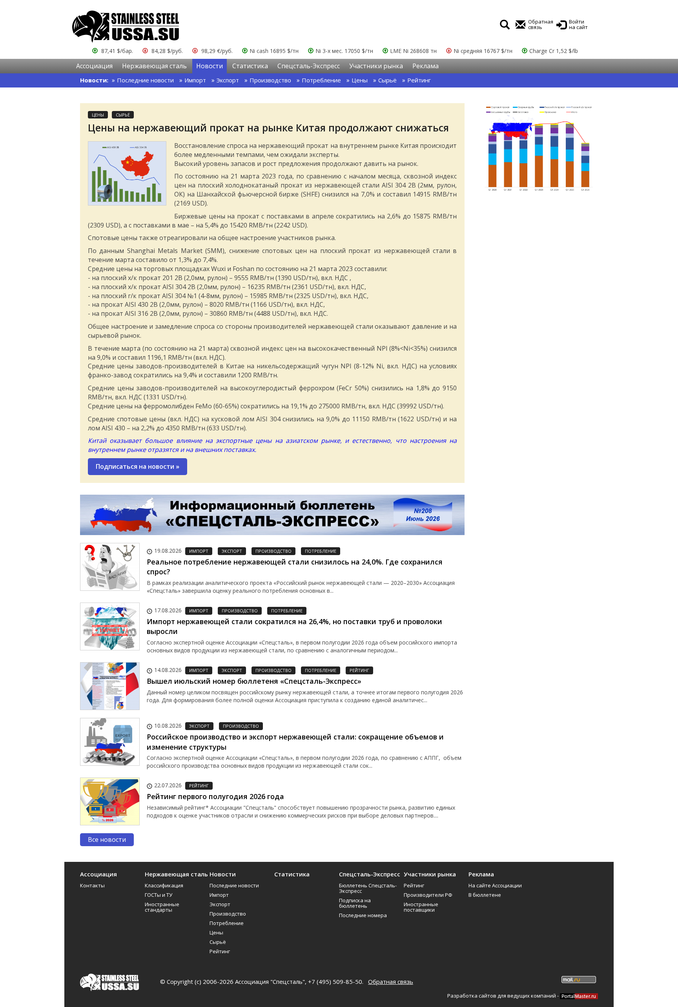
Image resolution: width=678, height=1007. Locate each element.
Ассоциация (94, 66)
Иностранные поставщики (421, 906)
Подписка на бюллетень (355, 903)
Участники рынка (376, 66)
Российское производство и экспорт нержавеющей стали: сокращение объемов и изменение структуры (295, 742)
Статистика (250, 66)
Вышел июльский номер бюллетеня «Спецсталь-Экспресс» (254, 681)
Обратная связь (390, 981)
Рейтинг (419, 80)
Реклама (425, 66)
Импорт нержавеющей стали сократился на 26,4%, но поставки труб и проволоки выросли (294, 626)
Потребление (321, 80)
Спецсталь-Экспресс (308, 66)
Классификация (164, 885)
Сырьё (387, 80)
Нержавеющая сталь (154, 66)
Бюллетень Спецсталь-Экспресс (368, 888)
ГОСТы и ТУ (158, 895)
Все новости (107, 839)
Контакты (92, 885)
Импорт (195, 80)
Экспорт (228, 80)
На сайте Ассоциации (495, 885)
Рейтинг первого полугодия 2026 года (215, 796)
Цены (360, 80)
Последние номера (363, 915)
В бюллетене (484, 895)
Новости (209, 66)
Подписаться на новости (137, 466)
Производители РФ (428, 895)
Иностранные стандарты (162, 906)
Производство (270, 80)
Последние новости (145, 80)
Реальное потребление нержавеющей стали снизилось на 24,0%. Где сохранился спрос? (295, 567)
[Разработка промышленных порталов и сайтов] (579, 995)
